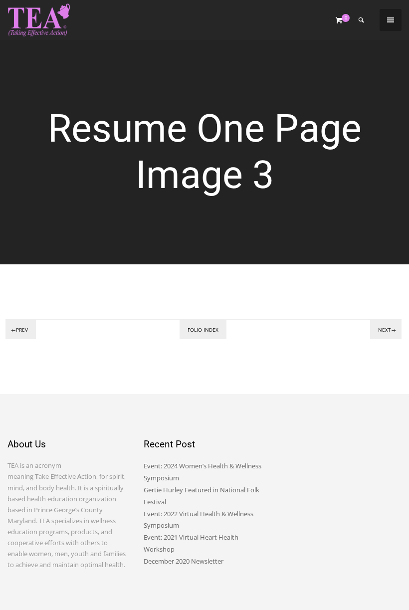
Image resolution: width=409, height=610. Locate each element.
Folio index (203, 329)
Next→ (387, 329)
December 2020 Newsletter (183, 561)
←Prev (19, 329)
